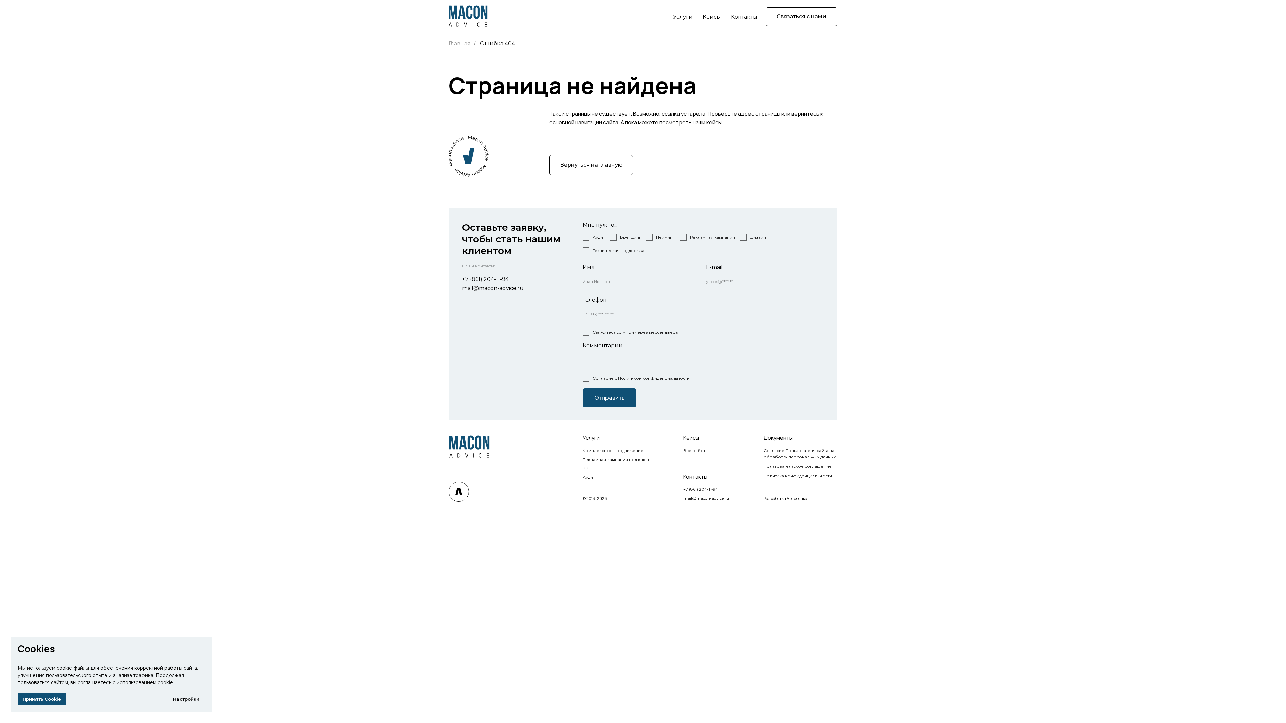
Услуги (683, 17)
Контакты (744, 17)
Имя (589, 267)
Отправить (609, 398)
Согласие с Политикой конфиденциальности (641, 378)
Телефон (595, 300)
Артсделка (797, 498)
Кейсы (712, 17)
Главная (460, 43)
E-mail (714, 267)
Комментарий (603, 345)
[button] (801, 16)
